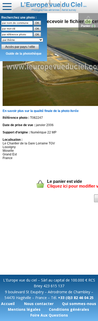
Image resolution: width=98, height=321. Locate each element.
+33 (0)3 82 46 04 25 (76, 297)
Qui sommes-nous (79, 303)
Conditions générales (69, 309)
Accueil (8, 303)
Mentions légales (24, 309)
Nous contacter (39, 303)
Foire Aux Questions (49, 315)
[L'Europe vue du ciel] (55, 6)
